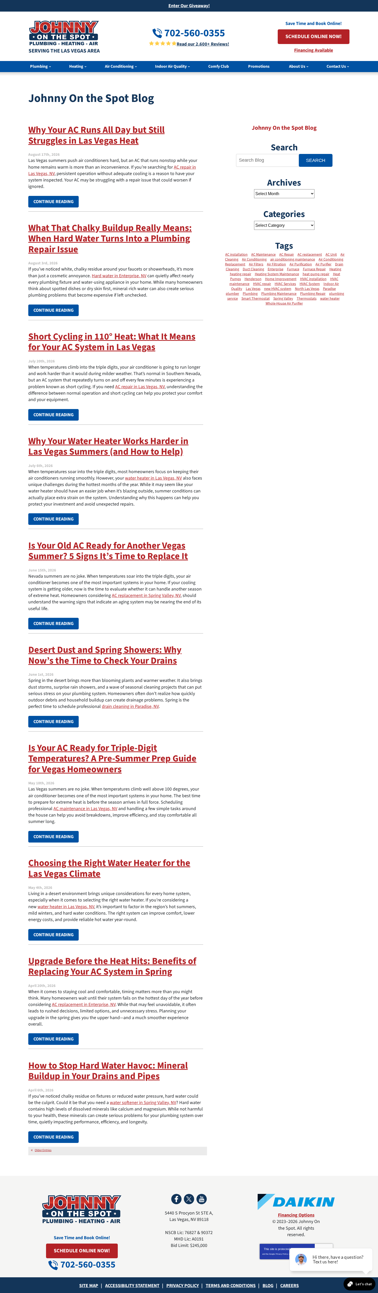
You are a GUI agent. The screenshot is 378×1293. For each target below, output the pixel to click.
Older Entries (43, 1150)
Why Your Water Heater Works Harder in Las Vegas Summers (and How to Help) (108, 446)
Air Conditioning (254, 259)
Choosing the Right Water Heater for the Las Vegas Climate (109, 868)
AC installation (236, 254)
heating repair (240, 274)
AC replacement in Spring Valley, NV (146, 595)
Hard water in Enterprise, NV (119, 276)
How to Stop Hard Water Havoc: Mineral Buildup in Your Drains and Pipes (108, 1071)
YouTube (201, 1199)
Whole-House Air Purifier (284, 303)
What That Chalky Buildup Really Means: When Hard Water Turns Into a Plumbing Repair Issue (110, 238)
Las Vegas (253, 288)
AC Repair (286, 254)
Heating (335, 269)
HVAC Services (285, 284)
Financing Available (313, 50)
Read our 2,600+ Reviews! (203, 44)
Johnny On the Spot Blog (284, 128)
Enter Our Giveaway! (189, 6)
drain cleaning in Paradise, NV (130, 706)
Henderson (253, 279)
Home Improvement (280, 279)
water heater (330, 298)
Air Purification (301, 264)
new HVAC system (277, 288)
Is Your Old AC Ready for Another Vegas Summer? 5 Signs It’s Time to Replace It (108, 551)
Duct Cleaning (253, 269)
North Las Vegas (307, 288)
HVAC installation (313, 279)
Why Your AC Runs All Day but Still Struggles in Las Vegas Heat (96, 135)
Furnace (293, 269)
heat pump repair (316, 274)
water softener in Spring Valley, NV (143, 1102)
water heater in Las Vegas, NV (153, 478)
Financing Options (296, 1215)
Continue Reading (53, 201)
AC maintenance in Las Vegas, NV (85, 808)
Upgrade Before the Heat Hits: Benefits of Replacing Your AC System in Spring (112, 966)
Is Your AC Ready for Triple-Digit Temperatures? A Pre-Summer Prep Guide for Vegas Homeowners (112, 758)
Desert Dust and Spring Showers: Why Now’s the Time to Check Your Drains (105, 655)
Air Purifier (323, 264)
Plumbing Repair (313, 293)
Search (315, 160)
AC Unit (331, 254)
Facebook (176, 1199)
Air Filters (256, 264)
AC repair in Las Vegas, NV (140, 387)
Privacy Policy (282, 1254)
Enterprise (275, 269)
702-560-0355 (193, 33)
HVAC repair (262, 284)
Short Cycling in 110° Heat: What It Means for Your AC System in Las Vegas (111, 342)
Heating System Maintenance (277, 274)
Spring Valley (283, 298)
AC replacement (310, 254)
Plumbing (250, 293)
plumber (232, 293)
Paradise (329, 288)
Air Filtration (276, 264)
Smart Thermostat (255, 298)
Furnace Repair (314, 269)
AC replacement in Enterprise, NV (83, 1004)
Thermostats (307, 298)
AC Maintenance (263, 254)
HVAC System (310, 284)
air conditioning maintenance (292, 259)
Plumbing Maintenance (278, 293)
